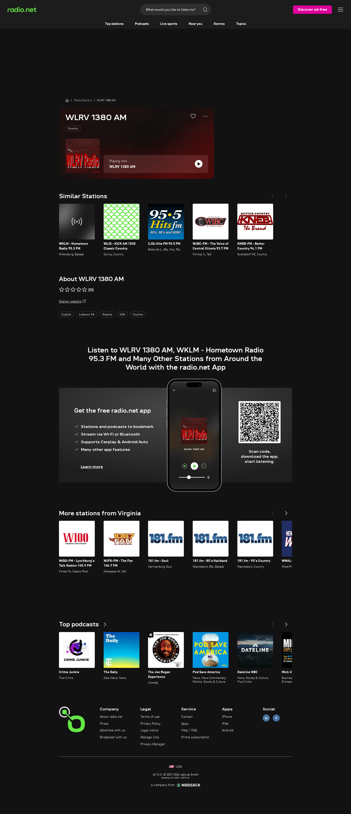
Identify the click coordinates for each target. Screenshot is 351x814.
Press (104, 723)
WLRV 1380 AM (122, 167)
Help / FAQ (189, 730)
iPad (225, 723)
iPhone (227, 716)
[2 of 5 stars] (67, 290)
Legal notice (149, 730)
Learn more (92, 466)
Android (228, 730)
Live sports (168, 24)
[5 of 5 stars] (84, 290)
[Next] (286, 194)
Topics (241, 24)
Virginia (107, 314)
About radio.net (111, 716)
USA (122, 314)
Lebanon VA (87, 314)
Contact (187, 716)
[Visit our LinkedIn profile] (266, 717)
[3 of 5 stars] (73, 290)
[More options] (205, 116)
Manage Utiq (149, 737)
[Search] (205, 9)
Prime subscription (195, 737)
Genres (219, 24)
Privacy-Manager (152, 744)
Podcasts (142, 24)
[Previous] (272, 194)
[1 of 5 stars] (61, 290)
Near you (195, 24)
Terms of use (150, 716)
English (66, 314)
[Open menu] (340, 9)
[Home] (67, 100)
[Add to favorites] (193, 116)
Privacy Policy (150, 723)
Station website (70, 301)
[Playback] (198, 164)
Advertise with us (112, 730)
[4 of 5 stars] (79, 290)
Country (73, 128)
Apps (185, 723)
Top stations (114, 24)
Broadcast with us (113, 737)
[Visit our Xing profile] (276, 717)
